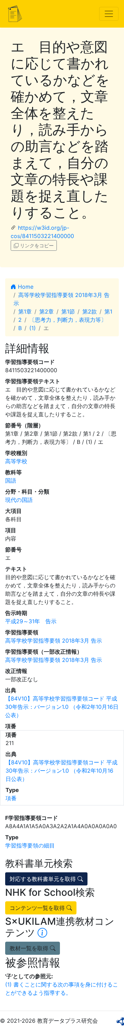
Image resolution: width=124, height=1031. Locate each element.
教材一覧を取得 (30, 948)
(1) (32, 328)
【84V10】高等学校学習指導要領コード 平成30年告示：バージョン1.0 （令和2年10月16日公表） (61, 706)
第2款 (89, 311)
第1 (108, 311)
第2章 (46, 311)
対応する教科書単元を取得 (44, 878)
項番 (11, 798)
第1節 (68, 311)
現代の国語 (19, 499)
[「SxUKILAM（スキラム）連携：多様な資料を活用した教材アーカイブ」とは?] (42, 933)
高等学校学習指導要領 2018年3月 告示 (53, 640)
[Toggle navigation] (108, 14)
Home (24, 286)
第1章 (25, 311)
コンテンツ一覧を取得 (38, 907)
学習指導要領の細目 (30, 845)
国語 (10, 480)
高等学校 (16, 461)
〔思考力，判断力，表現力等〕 (67, 319)
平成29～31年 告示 (30, 621)
